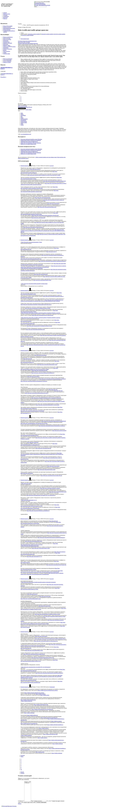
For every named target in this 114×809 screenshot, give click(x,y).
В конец (22, 773)
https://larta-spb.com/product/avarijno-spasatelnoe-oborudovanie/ (39, 187)
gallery (22, 114)
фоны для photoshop (22, 105)
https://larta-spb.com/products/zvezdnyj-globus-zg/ (53, 200)
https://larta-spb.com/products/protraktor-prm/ (46, 207)
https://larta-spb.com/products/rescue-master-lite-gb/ (42, 315)
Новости (5, 18)
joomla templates (24, 119)
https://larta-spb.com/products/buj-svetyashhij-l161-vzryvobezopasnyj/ (40, 495)
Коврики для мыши (7, 43)
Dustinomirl (52, 687)
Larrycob (52, 165)
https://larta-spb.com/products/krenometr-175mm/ (31, 242)
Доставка (5, 15)
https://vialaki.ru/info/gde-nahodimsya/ (55, 724)
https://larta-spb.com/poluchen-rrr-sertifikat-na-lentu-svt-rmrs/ (37, 308)
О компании (6, 16)
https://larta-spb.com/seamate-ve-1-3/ (29, 500)
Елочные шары (6, 53)
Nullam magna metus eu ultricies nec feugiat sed (31, 140)
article (22, 123)
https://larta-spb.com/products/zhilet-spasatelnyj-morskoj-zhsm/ (40, 191)
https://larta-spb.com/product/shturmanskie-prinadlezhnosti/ (53, 421)
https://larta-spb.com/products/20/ (38, 217)
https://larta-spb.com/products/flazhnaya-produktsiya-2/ (42, 372)
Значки (4, 52)
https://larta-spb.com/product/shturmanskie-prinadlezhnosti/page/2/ (52, 261)
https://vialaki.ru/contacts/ (56, 721)
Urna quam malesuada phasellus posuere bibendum (31, 139)
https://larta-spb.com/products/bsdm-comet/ (42, 280)
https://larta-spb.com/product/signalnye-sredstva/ (50, 488)
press (22, 113)
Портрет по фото (7, 62)
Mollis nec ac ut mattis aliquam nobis (28, 144)
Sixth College (28, 109)
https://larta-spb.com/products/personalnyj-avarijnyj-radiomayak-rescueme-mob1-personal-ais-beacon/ (43, 645)
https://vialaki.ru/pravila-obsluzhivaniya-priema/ (48, 690)
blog (21, 116)
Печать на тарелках (7, 48)
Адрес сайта (20, 802)
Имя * (32, 800)
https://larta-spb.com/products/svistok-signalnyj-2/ (33, 227)
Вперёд (22, 772)
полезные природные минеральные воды (27, 41)
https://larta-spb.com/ (27, 358)
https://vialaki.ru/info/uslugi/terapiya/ (28, 699)
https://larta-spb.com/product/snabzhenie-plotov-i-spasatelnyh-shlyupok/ (46, 397)
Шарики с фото (6, 45)
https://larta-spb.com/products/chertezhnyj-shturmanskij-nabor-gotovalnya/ (36, 304)
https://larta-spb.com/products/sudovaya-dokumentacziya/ (39, 444)
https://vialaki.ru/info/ (44, 695)
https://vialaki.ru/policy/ (41, 693)
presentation (23, 115)
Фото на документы (7, 58)
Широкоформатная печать (9, 28)
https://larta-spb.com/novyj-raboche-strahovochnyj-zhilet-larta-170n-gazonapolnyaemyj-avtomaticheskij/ (43, 266)
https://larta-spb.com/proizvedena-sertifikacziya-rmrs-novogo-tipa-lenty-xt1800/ (43, 175)
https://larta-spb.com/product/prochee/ (42, 197)
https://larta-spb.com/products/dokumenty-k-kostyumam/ (47, 404)
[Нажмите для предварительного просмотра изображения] (28, 43)
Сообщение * (21, 800)
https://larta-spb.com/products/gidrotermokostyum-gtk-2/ (36, 393)
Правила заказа (6, 13)
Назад (22, 756)
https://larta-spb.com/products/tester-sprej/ (57, 491)
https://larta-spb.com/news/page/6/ (59, 430)
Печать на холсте (7, 27)
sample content (24, 122)
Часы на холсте (6, 51)
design (22, 117)
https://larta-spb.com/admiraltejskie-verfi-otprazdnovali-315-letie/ (34, 423)
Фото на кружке (6, 38)
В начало (23, 755)
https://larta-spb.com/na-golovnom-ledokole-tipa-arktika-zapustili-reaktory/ (50, 638)
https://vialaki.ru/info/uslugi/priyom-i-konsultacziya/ (42, 709)
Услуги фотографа (7, 59)
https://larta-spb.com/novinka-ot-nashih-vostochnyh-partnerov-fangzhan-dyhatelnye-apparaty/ (40, 312)
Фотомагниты (6, 41)
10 (21, 769)
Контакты (5, 17)
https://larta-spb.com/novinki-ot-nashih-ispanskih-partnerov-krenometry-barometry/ (38, 582)
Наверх (19, 803)
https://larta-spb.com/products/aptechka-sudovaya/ (31, 258)
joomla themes (24, 121)
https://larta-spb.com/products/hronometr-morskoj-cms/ (54, 181)
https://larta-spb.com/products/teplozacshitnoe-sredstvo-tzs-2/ (39, 660)
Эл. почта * (49, 800)
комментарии (25, 38)
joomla (22, 124)
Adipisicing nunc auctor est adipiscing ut (29, 141)
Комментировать (24, 165)
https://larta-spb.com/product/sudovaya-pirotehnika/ (32, 268)
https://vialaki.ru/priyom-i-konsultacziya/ (49, 717)
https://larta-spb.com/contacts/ (53, 203)
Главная (5, 12)
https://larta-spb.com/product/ (44, 605)
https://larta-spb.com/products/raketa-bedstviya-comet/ (54, 616)
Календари (5, 44)
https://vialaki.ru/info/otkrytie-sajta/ (41, 704)
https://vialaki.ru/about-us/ (26, 701)
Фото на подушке (7, 39)
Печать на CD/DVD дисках (9, 46)
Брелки (4, 50)
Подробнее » (3, 77)
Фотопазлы (5, 40)
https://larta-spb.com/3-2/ (35, 169)
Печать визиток (6, 29)
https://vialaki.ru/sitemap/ (29, 712)
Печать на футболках (8, 37)
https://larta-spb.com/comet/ (32, 442)
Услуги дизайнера (7, 61)
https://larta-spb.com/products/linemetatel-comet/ (47, 364)
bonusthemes (23, 120)
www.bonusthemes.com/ (26, 134)
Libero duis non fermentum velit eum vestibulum (31, 142)
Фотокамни (5, 47)
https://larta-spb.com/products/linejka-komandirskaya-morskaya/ (52, 378)
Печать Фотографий (7, 26)
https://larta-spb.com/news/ (59, 551)
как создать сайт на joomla (24, 42)
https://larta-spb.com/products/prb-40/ (39, 370)
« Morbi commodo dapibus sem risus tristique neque (46, 157)
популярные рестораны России (25, 107)
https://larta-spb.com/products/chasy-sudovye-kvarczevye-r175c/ (40, 505)
